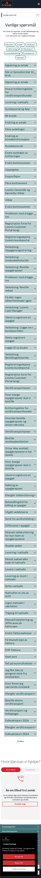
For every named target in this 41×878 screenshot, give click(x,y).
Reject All (19, 863)
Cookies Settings (19, 869)
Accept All (19, 857)
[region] (19, 854)
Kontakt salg (20, 804)
